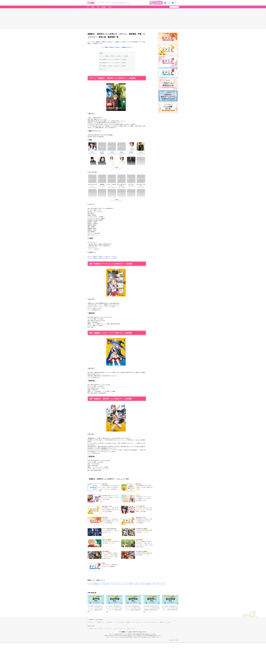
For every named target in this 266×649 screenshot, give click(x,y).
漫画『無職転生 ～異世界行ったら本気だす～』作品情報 (112, 65)
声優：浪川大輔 (141, 187)
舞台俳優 (104, 6)
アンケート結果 (128, 583)
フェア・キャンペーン (117, 583)
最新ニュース (102, 69)
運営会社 (162, 622)
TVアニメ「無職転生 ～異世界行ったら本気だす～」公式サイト (102, 256)
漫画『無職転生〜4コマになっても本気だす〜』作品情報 (112, 59)
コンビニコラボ (105, 583)
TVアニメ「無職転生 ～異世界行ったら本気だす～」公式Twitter (102, 258)
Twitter (168, 2)
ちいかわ (136, 583)
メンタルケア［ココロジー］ (119, 628)
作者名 (109, 6)
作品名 (92, 6)
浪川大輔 (141, 152)
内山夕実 (92, 152)
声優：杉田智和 (102, 185)
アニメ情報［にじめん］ (92, 628)
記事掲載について (100, 622)
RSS (176, 2)
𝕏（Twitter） (168, 622)
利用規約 (128, 622)
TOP (88, 6)
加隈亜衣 (121, 152)
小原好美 (112, 152)
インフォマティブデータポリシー (150, 622)
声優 (98, 6)
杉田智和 (102, 152)
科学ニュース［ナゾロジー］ (105, 628)
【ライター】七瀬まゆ (146, 583)
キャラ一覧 (155, 583)
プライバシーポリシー (136, 622)
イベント (163, 583)
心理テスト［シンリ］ (131, 628)
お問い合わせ (109, 622)
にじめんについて (91, 622)
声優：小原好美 (112, 187)
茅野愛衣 (131, 152)
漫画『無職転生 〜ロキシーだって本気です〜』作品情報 (112, 62)
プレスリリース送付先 (119, 622)
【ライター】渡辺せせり (94, 583)
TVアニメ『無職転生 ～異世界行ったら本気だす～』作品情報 (113, 56)
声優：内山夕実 (92, 187)
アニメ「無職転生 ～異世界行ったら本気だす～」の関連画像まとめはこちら (116, 47)
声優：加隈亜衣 (121, 187)
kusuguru (90, 625)
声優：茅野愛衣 (131, 185)
